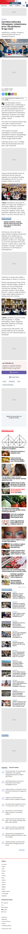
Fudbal (11, 5)
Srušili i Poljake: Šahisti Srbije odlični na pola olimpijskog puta (18, 615)
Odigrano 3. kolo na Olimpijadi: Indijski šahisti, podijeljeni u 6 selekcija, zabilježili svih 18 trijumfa (19, 596)
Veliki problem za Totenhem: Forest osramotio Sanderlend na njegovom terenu (15, 791)
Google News (15, 377)
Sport (3, 878)
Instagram (5, 907)
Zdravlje (4, 880)
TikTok (4, 912)
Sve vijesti (4, 864)
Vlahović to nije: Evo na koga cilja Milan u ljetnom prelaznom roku (14, 828)
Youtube (5, 909)
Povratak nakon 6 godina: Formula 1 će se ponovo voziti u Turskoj (15, 805)
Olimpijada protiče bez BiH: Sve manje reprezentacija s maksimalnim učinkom (18, 625)
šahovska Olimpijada (8, 384)
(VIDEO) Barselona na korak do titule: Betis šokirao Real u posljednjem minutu (14, 782)
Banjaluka (4, 896)
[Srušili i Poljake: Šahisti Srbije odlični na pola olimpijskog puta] (6, 615)
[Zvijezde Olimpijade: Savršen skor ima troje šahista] (6, 644)
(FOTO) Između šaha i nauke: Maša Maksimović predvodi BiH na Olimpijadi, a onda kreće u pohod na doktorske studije (19, 684)
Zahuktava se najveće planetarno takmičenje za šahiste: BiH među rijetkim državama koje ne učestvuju (18, 606)
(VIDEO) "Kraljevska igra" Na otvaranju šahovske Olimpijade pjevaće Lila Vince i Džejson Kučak (19, 704)
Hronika (3, 875)
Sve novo (21, 850)
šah (19, 381)
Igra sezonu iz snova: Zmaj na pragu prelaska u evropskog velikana (14, 812)
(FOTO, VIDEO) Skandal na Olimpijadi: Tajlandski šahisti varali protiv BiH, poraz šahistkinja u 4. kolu (19, 674)
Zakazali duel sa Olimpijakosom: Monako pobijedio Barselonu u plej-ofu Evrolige (15, 835)
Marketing (4, 919)
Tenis (23, 5)
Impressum (4, 917)
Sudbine (4, 884)
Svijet (3, 869)
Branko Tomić (9, 89)
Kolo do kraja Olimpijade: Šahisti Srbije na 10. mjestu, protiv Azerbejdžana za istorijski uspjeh (19, 635)
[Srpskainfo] (11, 2)
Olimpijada (12, 381)
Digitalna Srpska (6, 891)
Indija (4, 381)
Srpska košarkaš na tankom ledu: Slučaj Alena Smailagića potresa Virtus (15, 843)
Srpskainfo (15, 372)
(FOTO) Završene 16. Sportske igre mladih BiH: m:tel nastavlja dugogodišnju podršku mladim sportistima (15, 773)
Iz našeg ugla (5, 893)
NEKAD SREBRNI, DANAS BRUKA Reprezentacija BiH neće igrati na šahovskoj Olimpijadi (13, 224)
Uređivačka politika (6, 925)
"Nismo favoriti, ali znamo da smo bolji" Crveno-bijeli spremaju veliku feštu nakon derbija (15, 820)
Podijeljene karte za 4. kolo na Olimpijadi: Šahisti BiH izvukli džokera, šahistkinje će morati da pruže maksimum (18, 694)
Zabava (3, 882)
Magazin (4, 887)
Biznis (3, 873)
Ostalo (4, 19)
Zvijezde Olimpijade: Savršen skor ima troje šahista (18, 644)
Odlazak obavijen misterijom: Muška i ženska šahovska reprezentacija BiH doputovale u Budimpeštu (17, 664)
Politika (3, 866)
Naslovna (4, 5)
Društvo (4, 871)
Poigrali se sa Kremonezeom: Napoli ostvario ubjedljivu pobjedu (15, 798)
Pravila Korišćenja (6, 921)
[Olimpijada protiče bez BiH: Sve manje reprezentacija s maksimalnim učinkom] (6, 624)
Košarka (17, 5)
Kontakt (4, 923)
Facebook (5, 903)
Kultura (3, 889)
